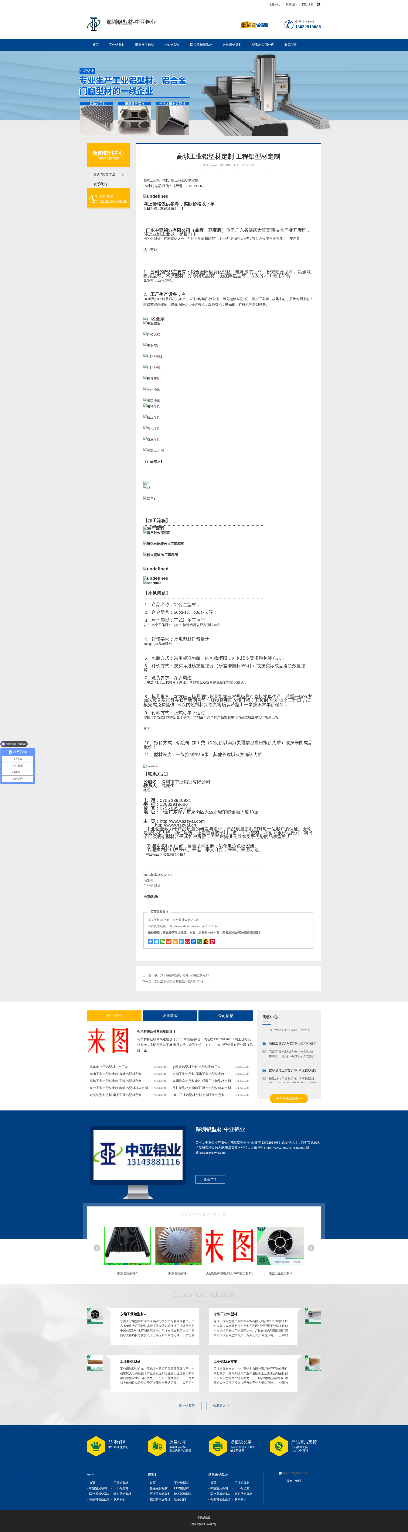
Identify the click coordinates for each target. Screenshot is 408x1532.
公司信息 (225, 1016)
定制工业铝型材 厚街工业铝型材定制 (178, 981)
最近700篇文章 (105, 174)
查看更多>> (221, 1406)
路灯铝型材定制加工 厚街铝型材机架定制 (202, 1088)
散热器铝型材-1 (127, 1273)
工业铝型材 (117, 45)
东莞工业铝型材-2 (229, 1273)
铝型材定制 (94, 24)
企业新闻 (170, 1016)
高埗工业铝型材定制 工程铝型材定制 (116, 1081)
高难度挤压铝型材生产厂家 (109, 1067)
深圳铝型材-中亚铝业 (220, 1129)
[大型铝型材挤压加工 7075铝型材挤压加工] (180, 1248)
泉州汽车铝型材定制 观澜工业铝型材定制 (181, 975)
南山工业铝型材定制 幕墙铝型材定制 (116, 1074)
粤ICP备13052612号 (204, 1524)
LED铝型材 (172, 45)
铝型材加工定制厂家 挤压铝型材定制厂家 (298, 1063)
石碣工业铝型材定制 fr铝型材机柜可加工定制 (300, 1036)
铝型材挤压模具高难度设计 (156, 1031)
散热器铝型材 (232, 45)
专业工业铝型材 (280, 1273)
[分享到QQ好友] (156, 941)
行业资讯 (114, 1016)
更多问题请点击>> (289, 1098)
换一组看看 (187, 1406)
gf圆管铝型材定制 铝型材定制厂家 (197, 1067)
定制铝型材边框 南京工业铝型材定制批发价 (120, 1095)
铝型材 (148, 880)
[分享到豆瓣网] (205, 941)
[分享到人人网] (187, 941)
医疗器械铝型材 (201, 45)
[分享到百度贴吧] (193, 941)
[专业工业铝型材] (282, 1248)
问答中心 (270, 1017)
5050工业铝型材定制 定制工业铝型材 (199, 1095)
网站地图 (307, 4)
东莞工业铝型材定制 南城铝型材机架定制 (119, 1088)
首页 (95, 45)
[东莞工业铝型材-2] (231, 1248)
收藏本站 (274, 4)
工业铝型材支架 (225, 1361)
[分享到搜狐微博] (199, 941)
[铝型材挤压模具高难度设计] (110, 1040)
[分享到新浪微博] (168, 941)
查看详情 (210, 1179)
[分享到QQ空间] (175, 941)
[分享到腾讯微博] (181, 941)
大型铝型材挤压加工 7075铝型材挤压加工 (182, 1273)
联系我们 (291, 4)
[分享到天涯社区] (212, 941)
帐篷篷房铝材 (144, 45)
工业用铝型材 (130, 1361)
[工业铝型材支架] (313, 1370)
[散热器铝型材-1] (129, 1248)
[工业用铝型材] (95, 1370)
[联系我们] (138, 1155)
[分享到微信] (162, 941)
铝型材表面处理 (263, 45)
